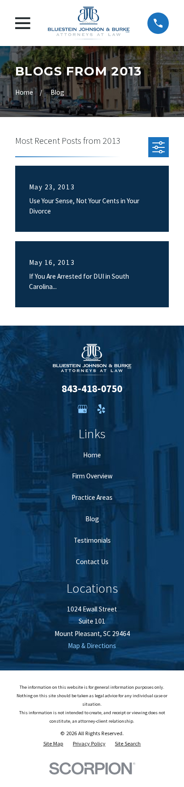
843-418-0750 (92, 388)
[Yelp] (101, 409)
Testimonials (92, 540)
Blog (92, 519)
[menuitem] (53, 743)
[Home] (89, 23)
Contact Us (92, 561)
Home (92, 455)
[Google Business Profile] (82, 409)
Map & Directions (92, 645)
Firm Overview (92, 476)
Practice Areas (92, 497)
